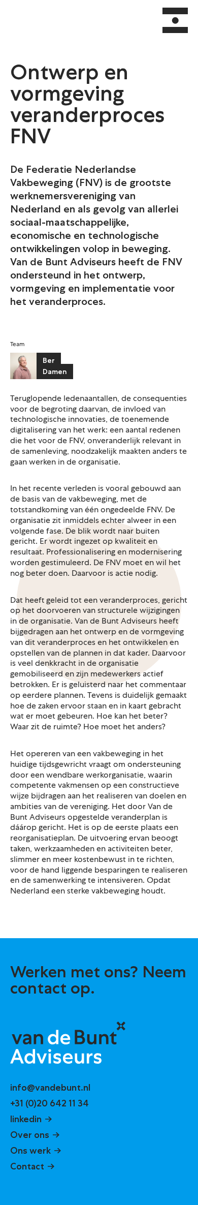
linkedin (26, 1119)
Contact (27, 1166)
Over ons (29, 1134)
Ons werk (30, 1150)
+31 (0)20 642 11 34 (49, 1103)
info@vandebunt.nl (50, 1087)
